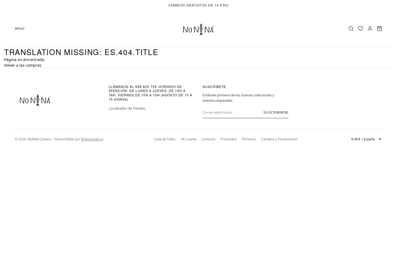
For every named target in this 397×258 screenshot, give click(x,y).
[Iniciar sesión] (370, 28)
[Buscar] (351, 28)
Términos (249, 139)
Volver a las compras (22, 65)
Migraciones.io (92, 139)
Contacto (208, 139)
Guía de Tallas (165, 139)
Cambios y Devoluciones (279, 139)
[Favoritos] (360, 28)
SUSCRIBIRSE (275, 112)
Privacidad (228, 139)
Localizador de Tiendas (127, 108)
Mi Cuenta (188, 139)
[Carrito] (379, 28)
